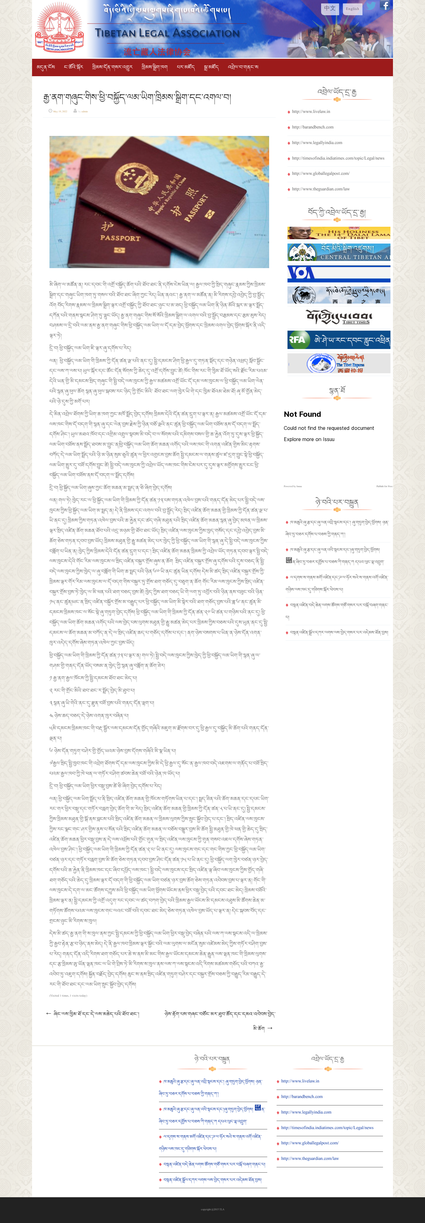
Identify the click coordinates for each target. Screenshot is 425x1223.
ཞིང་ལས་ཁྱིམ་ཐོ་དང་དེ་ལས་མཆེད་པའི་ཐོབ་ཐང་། (92, 1014)
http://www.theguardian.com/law (321, 189)
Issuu (299, 487)
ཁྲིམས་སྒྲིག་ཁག (155, 67)
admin (85, 112)
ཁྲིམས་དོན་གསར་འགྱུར (112, 67)
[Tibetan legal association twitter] (371, 9)
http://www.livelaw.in (311, 112)
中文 (330, 9)
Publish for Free (384, 487)
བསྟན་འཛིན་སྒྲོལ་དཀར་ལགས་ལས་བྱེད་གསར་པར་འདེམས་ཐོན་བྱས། (339, 632)
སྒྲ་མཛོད (211, 67)
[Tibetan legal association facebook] (385, 9)
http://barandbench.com (313, 127)
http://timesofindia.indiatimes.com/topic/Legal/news (338, 159)
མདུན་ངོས (46, 67)
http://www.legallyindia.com (317, 143)
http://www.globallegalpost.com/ (321, 174)
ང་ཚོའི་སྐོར (73, 67)
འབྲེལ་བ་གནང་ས (243, 67)
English (352, 9)
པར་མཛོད (186, 67)
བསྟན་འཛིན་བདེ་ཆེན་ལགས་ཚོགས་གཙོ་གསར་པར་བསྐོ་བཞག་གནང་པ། (214, 1164)
